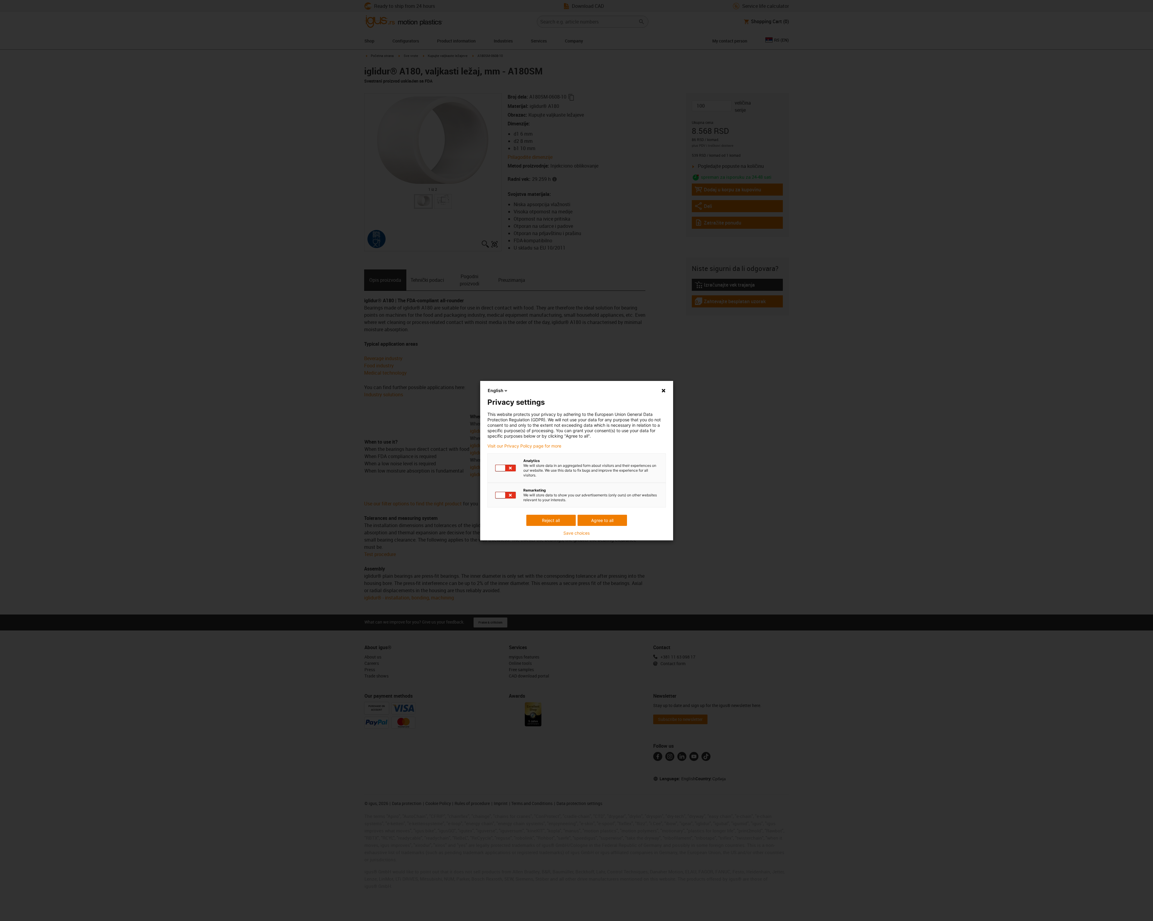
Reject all (551, 520)
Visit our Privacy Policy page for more (524, 446)
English (495, 390)
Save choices (576, 533)
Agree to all (602, 520)
